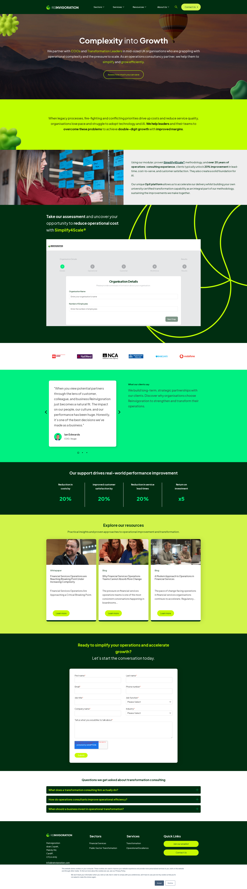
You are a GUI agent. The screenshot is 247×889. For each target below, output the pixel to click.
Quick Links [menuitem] (172, 836)
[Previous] (46, 412)
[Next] (119, 412)
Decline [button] (170, 883)
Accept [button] (159, 883)
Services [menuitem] (133, 836)
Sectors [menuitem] (95, 836)
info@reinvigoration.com (58, 862)
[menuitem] (99, 843)
